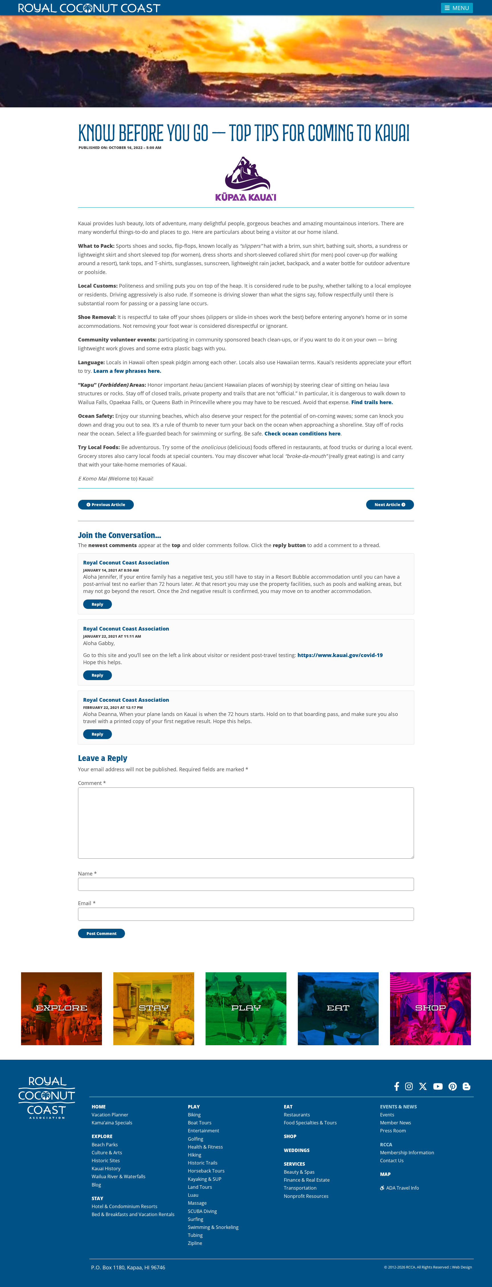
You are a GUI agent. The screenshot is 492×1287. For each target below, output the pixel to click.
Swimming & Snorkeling (213, 1227)
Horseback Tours (206, 1171)
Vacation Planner (110, 1115)
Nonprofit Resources (306, 1196)
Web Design (462, 1267)
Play (194, 1106)
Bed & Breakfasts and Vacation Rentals (133, 1214)
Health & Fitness (205, 1147)
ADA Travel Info (401, 1188)
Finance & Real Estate (307, 1180)
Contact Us (392, 1160)
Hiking (194, 1155)
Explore (102, 1136)
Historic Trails (203, 1163)
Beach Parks (105, 1144)
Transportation (300, 1188)
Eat (288, 1106)
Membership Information (407, 1152)
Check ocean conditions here (303, 433)
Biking (194, 1115)
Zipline (195, 1243)
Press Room (393, 1131)
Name (87, 873)
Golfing (195, 1139)
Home (99, 1106)
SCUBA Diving (202, 1211)
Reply (97, 604)
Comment (92, 782)
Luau (193, 1195)
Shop (290, 1136)
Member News (395, 1123)
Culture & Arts (107, 1152)
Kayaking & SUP (205, 1179)
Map (385, 1174)
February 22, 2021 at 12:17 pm (113, 707)
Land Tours (200, 1187)
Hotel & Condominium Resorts (124, 1206)
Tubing (195, 1235)
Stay (97, 1198)
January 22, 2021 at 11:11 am (112, 636)
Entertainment (203, 1131)
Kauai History (106, 1168)
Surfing (195, 1219)
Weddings (296, 1150)
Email (87, 903)
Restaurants (297, 1115)
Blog (96, 1185)
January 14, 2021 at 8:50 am (111, 570)
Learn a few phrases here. (127, 370)
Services (294, 1164)
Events (387, 1115)
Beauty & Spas (299, 1172)
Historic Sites (106, 1160)
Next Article (388, 504)
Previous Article (108, 504)
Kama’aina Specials (112, 1123)
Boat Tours (200, 1123)
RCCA (410, 1267)
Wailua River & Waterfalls (118, 1176)
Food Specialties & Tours (310, 1123)
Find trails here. (372, 402)
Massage (197, 1203)
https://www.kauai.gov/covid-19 (340, 654)
